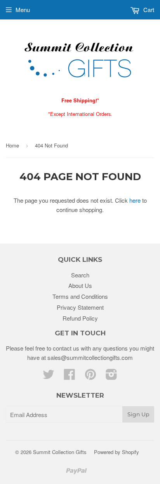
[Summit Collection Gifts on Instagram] (111, 376)
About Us (80, 285)
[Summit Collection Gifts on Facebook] (69, 376)
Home (12, 145)
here (135, 200)
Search (80, 275)
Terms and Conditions (80, 296)
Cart (148, 9)
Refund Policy (80, 318)
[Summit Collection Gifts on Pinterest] (90, 376)
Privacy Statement (80, 307)
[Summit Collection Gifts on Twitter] (48, 376)
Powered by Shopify (116, 452)
